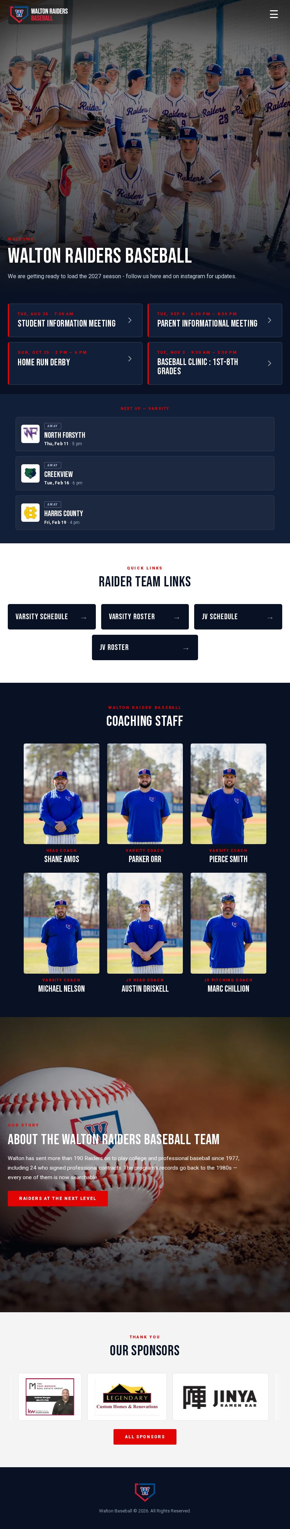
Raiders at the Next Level (58, 1198)
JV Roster (145, 647)
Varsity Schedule (52, 617)
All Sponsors (145, 1436)
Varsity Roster (145, 617)
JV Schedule (238, 617)
